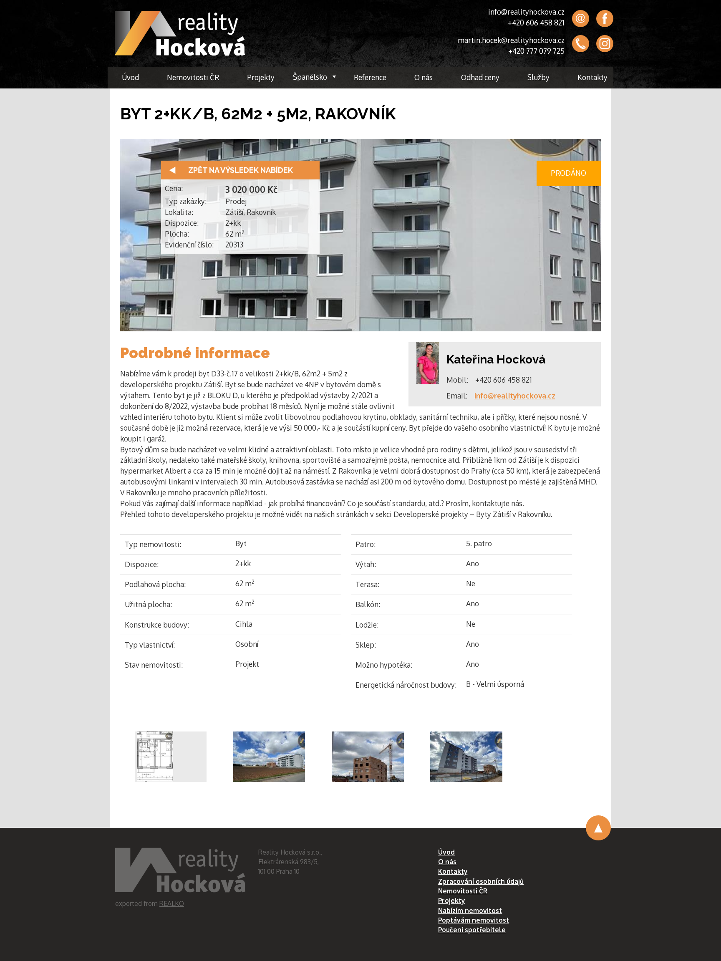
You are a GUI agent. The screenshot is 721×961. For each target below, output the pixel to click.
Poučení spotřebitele (472, 930)
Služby (538, 77)
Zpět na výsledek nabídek (240, 170)
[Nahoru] (598, 827)
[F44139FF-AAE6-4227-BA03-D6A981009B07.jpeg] (269, 756)
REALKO (171, 903)
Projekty (261, 77)
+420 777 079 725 (536, 50)
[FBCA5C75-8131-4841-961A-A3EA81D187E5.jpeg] (368, 756)
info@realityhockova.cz (526, 11)
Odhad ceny (480, 77)
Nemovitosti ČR (193, 77)
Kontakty (592, 77)
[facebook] (604, 19)
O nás (423, 77)
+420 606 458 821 (536, 22)
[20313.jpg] (171, 756)
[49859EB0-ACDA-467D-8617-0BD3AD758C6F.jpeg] (466, 756)
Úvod (130, 77)
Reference (370, 77)
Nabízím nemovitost (470, 910)
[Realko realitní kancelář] (180, 33)
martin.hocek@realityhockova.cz (511, 40)
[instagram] (604, 44)
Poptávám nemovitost (473, 920)
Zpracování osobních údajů (481, 881)
